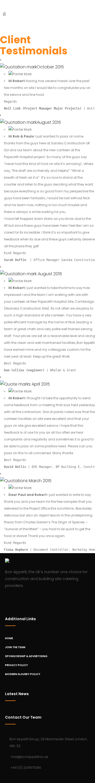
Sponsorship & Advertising (26, 656)
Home (9, 638)
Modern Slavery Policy (22, 674)
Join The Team (15, 647)
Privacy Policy (16, 665)
